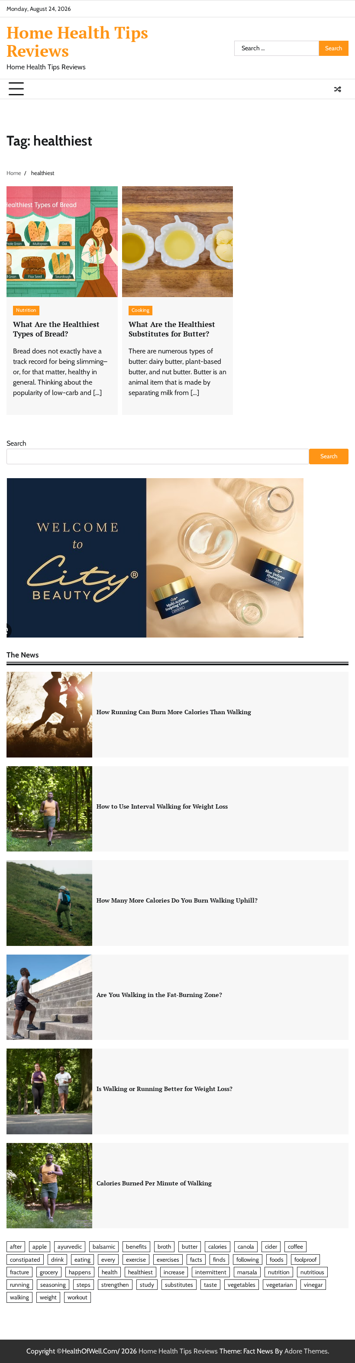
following (247, 1259)
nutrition (279, 1272)
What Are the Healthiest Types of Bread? (56, 329)
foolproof (305, 1259)
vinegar (313, 1284)
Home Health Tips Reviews (77, 42)
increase (174, 1272)
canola (246, 1246)
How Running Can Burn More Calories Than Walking (174, 712)
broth (164, 1246)
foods (277, 1259)
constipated (25, 1259)
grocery (49, 1272)
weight (48, 1297)
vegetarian (279, 1284)
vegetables (241, 1284)
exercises (168, 1259)
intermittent (210, 1272)
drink (57, 1259)
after (16, 1246)
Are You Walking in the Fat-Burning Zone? (159, 995)
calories (217, 1246)
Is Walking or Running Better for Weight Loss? (164, 1089)
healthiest (140, 1272)
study (147, 1284)
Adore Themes (306, 1351)
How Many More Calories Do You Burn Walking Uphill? (177, 900)
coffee (295, 1246)
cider (271, 1246)
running (19, 1284)
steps (83, 1284)
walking (19, 1297)
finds (219, 1259)
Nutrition (26, 310)
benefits (136, 1246)
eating (82, 1259)
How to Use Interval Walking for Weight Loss (162, 806)
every (108, 1259)
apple (39, 1246)
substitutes (179, 1284)
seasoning (53, 1284)
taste (210, 1284)
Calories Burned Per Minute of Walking (154, 1183)
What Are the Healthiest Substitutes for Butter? (172, 329)
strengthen (115, 1284)
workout (77, 1297)
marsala (247, 1272)
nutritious (312, 1272)
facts (196, 1259)
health (109, 1272)
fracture (19, 1272)
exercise (136, 1259)
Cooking (141, 310)
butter (189, 1246)
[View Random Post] (337, 89)
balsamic (104, 1246)
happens (80, 1272)
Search (16, 443)
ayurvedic (70, 1246)
